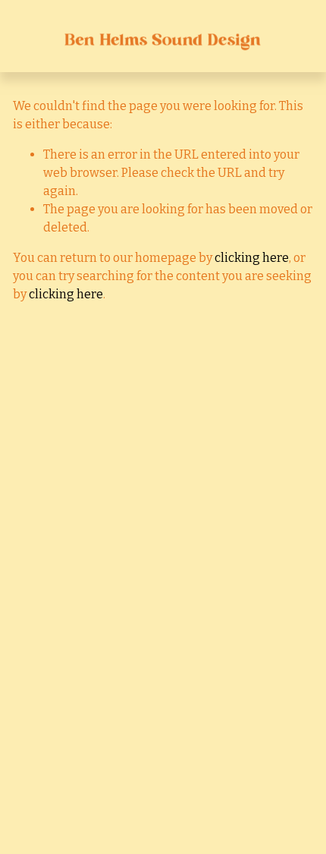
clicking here (252, 258)
